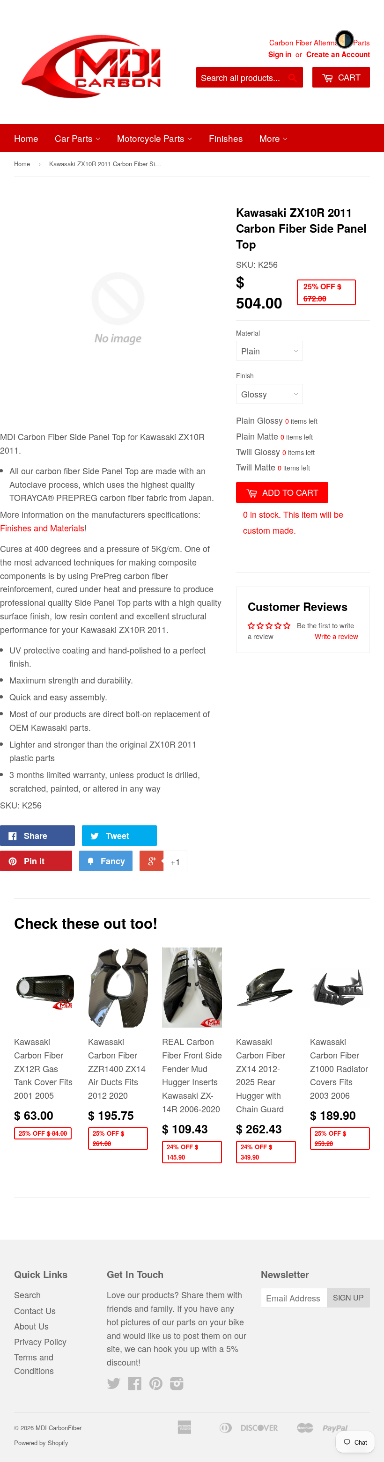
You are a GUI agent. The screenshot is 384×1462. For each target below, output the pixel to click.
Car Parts (75, 138)
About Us (31, 1326)
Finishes (226, 138)
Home (26, 138)
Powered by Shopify (41, 1442)
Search (27, 1294)
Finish (245, 375)
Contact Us (35, 1310)
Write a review (336, 636)
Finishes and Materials (42, 528)
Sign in (279, 54)
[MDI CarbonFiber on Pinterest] (156, 1385)
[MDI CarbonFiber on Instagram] (177, 1385)
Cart (348, 77)
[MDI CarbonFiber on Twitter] (114, 1385)
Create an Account (338, 54)
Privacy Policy (40, 1341)
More (270, 138)
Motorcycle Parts (152, 138)
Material (248, 333)
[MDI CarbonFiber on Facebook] (135, 1385)
